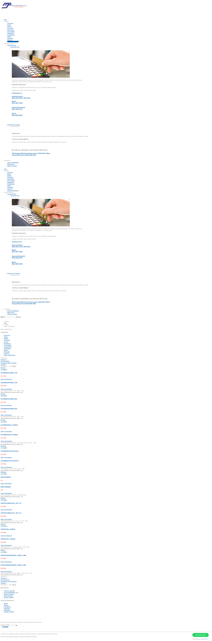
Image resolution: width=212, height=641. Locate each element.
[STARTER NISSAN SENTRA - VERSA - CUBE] (3, 550)
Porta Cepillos (7, 345)
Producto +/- (4, 359)
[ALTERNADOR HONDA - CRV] (3, 368)
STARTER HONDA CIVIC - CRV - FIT (11, 503)
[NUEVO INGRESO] (3, 472)
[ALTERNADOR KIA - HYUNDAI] (3, 420)
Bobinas (6, 338)
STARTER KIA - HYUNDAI (8, 529)
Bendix (6, 337)
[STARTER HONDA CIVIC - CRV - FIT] (3, 498)
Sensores (6, 353)
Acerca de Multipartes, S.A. (11, 592)
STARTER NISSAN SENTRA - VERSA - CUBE (13, 555)
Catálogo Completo (9, 611)
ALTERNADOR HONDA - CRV (9, 372)
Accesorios (7, 335)
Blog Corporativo (8, 595)
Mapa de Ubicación (9, 594)
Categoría (3, 364)
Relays (6, 350)
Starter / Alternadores (9, 355)
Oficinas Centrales (9, 597)
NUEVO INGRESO (6, 477)
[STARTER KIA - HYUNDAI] (3, 524)
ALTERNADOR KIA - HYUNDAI (9, 425)
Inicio (5, 323)
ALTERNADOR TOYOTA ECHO (9, 451)
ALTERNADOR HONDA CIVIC (9, 399)
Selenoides (7, 352)
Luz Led (6, 342)
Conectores (7, 340)
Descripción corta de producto (8, 363)
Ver (4, 369)
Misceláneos (7, 343)
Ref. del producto (5, 361)
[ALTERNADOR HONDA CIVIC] (3, 394)
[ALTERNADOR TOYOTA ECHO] (3, 446)
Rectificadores (7, 347)
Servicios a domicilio (9, 590)
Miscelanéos (7, 610)
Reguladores (7, 348)
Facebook (5, 627)
